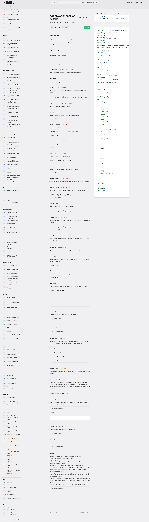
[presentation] (12, 263)
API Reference (12, 6)
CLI (18, 6)
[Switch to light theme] (18, 519)
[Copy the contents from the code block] (124, 13)
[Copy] (82, 27)
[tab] (96, 25)
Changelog (27, 6)
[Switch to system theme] (16, 519)
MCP (22, 6)
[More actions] (89, 17)
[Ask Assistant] (127, 13)
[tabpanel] (111, 112)
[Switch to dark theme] (20, 519)
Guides (5, 6)
